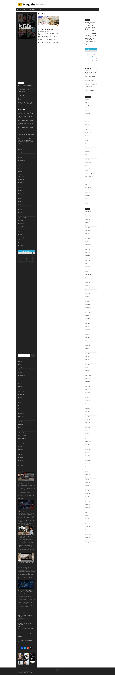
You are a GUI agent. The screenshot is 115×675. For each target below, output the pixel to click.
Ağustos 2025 (88, 244)
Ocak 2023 (88, 323)
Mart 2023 (88, 318)
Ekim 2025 (88, 238)
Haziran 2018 (88, 474)
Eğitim (20, 157)
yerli (93, 41)
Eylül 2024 (87, 271)
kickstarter (92, 32)
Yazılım (19, 9)
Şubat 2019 (88, 452)
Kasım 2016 (88, 526)
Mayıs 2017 (88, 510)
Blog (20, 154)
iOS (30, 9)
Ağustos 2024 (88, 274)
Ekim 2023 (88, 299)
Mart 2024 (88, 285)
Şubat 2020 (88, 419)
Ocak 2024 (88, 290)
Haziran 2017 (88, 507)
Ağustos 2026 (88, 211)
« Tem (26, 265)
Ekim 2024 (88, 268)
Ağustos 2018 (88, 468)
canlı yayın (94, 24)
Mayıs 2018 (88, 477)
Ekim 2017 (88, 496)
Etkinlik (20, 163)
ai (87, 22)
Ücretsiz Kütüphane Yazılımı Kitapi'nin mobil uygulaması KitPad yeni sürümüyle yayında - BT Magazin (26, 142)
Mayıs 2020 (88, 411)
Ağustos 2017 (88, 501)
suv (89, 38)
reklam (86, 36)
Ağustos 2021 (88, 370)
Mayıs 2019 (88, 444)
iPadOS (20, 402)
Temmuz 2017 (88, 504)
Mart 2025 (88, 258)
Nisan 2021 (88, 381)
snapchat (86, 38)
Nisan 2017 (88, 512)
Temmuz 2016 (88, 537)
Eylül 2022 (87, 334)
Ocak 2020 (88, 422)
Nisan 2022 (88, 348)
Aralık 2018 (88, 457)
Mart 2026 (88, 225)
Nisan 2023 (88, 315)
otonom (86, 35)
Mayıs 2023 (88, 312)
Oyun (27, 9)
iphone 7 (89, 32)
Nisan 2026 (88, 222)
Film (20, 165)
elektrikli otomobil (91, 25)
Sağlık (20, 209)
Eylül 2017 (87, 499)
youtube (90, 42)
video (95, 39)
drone (86, 25)
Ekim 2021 (88, 364)
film (92, 27)
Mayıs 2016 (88, 542)
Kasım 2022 (88, 329)
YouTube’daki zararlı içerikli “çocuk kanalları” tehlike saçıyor (26, 26)
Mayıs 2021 (88, 378)
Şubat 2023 (88, 321)
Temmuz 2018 (88, 471)
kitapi (95, 32)
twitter (92, 39)
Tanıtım (20, 220)
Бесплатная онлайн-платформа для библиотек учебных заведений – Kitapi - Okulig (26, 123)
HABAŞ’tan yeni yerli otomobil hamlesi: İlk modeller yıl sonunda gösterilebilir (91, 72)
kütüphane (86, 33)
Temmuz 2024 (88, 277)
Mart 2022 (88, 351)
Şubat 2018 (88, 485)
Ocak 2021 (88, 389)
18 (21, 260)
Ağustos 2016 (88, 534)
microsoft (90, 33)
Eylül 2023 (87, 301)
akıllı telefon (90, 22)
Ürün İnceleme (21, 228)
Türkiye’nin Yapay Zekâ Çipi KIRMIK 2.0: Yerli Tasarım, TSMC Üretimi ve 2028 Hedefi (90, 90)
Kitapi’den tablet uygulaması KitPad (25, 138)
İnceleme (21, 179)
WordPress (24, 672)
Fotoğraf (20, 168)
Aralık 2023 (88, 293)
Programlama (21, 204)
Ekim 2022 (88, 331)
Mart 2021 (88, 384)
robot (88, 36)
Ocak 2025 (88, 263)
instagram (87, 30)
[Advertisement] (26, 61)
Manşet (44, 27)
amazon (93, 22)
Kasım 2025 (88, 236)
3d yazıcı (86, 22)
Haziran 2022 (88, 342)
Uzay (20, 231)
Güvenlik (20, 176)
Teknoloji (20, 223)
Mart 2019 (88, 449)
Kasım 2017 (88, 493)
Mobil (20, 195)
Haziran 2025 (88, 249)
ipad (93, 30)
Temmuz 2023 (88, 307)
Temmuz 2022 (88, 340)
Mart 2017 (88, 515)
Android (33, 9)
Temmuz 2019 (88, 438)
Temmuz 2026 (88, 214)
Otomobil (20, 198)
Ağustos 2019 (88, 436)
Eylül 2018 (87, 466)
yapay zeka (90, 41)
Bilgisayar (21, 152)
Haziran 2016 (88, 540)
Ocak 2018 (88, 488)
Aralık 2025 (88, 233)
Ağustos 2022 (88, 337)
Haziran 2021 (88, 375)
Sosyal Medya (21, 217)
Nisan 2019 (88, 447)
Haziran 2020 (88, 408)
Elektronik (39, 9)
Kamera (20, 187)
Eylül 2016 (87, 531)
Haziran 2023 (88, 310)
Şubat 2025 (88, 260)
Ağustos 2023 (88, 304)
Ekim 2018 (88, 463)
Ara (18, 353)
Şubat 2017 (88, 518)
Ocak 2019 (88, 455)
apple (91, 24)
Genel (20, 171)
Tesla (89, 39)
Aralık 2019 (88, 425)
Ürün (20, 226)
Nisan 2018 (88, 479)
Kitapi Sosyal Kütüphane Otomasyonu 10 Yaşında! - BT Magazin (25, 116)
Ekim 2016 (88, 529)
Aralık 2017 (88, 490)
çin (87, 44)
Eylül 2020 (87, 400)
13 (26, 258)
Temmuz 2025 (88, 247)
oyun (95, 35)
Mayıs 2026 (88, 219)
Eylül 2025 (87, 241)
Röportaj (20, 206)
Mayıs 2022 (88, 345)
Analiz (20, 149)
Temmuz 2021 (88, 373)
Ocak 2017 (88, 520)
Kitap (20, 190)
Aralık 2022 (88, 326)
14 (92, 56)
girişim (94, 27)
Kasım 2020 (88, 394)
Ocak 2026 (88, 230)
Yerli (44, 9)
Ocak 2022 (88, 356)
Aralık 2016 (88, 523)
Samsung (91, 36)
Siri (93, 36)
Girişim (23, 9)
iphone (86, 32)
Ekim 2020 (88, 397)
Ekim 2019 (88, 430)
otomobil (94, 33)
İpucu (20, 184)
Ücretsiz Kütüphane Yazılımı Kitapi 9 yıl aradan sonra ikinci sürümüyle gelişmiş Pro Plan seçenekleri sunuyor (25, 114)
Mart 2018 (88, 482)
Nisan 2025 (88, 255)
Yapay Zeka (21, 237)
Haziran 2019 (88, 441)
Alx (31, 672)
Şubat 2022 (88, 353)
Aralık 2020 (88, 392)
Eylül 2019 (87, 433)
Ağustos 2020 (88, 403)
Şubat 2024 (88, 288)
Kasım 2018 (88, 460)
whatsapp (86, 41)
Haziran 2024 (88, 279)
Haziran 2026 (88, 216)
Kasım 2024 (88, 266)
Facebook (89, 27)
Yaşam (20, 239)
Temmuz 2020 (88, 405)
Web (20, 234)
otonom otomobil (91, 35)
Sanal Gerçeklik (22, 215)
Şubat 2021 (88, 386)
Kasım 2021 (88, 362)
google (87, 29)
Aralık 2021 (88, 359)
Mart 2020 (88, 416)
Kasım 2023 (88, 296)
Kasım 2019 (88, 427)
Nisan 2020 (88, 414)
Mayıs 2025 (88, 252)
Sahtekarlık (21, 212)
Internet (20, 182)
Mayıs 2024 (88, 282)
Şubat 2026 (88, 227)
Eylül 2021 (87, 367)
